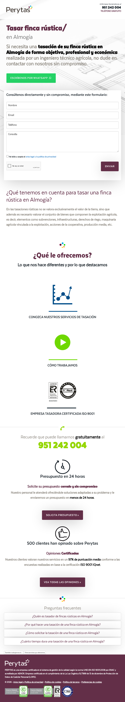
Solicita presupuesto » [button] (62, 515)
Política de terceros (71, 682)
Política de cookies (53, 682)
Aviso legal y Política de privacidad (28, 682)
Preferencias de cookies (91, 682)
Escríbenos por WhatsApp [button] (29, 78)
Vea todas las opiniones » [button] (62, 582)
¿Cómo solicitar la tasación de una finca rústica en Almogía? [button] (63, 633)
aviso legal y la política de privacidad (41, 157)
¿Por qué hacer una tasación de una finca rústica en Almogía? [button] (63, 624)
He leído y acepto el (32, 157)
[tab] (62, 616)
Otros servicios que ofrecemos (35, 653)
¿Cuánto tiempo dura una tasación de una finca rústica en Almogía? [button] (62, 641)
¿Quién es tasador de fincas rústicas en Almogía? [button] (62, 616)
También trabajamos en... (13, 653)
